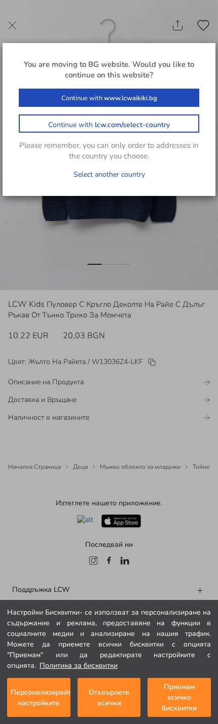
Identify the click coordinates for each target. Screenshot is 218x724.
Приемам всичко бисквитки (179, 697)
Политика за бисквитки (79, 665)
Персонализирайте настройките (40, 698)
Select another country (109, 174)
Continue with (109, 98)
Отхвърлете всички (109, 698)
